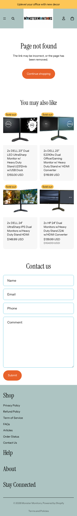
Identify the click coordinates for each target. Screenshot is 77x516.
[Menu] (4, 18)
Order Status (11, 436)
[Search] (13, 18)
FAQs (6, 424)
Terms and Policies (38, 510)
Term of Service (13, 418)
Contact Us (10, 443)
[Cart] (72, 18)
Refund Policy (11, 412)
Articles (8, 430)
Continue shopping (38, 73)
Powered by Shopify (53, 503)
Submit (12, 375)
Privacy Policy (11, 405)
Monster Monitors (32, 503)
